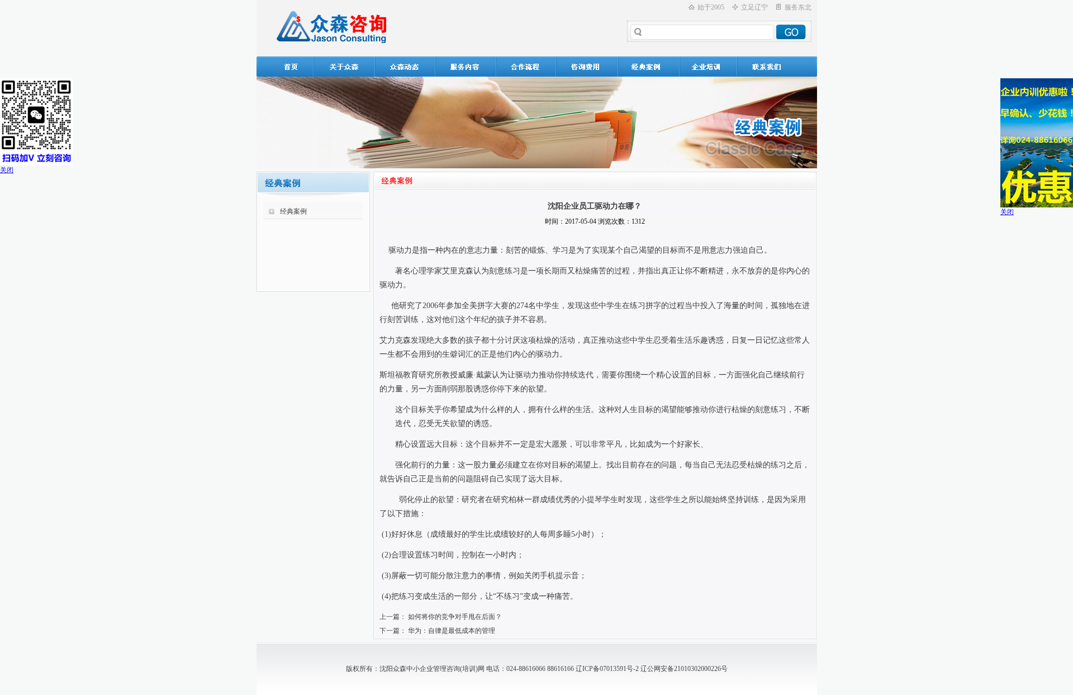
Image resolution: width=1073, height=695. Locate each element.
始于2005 (710, 7)
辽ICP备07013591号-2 (607, 669)
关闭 (6, 170)
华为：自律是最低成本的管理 (451, 631)
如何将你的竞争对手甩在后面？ (455, 617)
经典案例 (293, 211)
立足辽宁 (754, 7)
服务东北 (798, 7)
